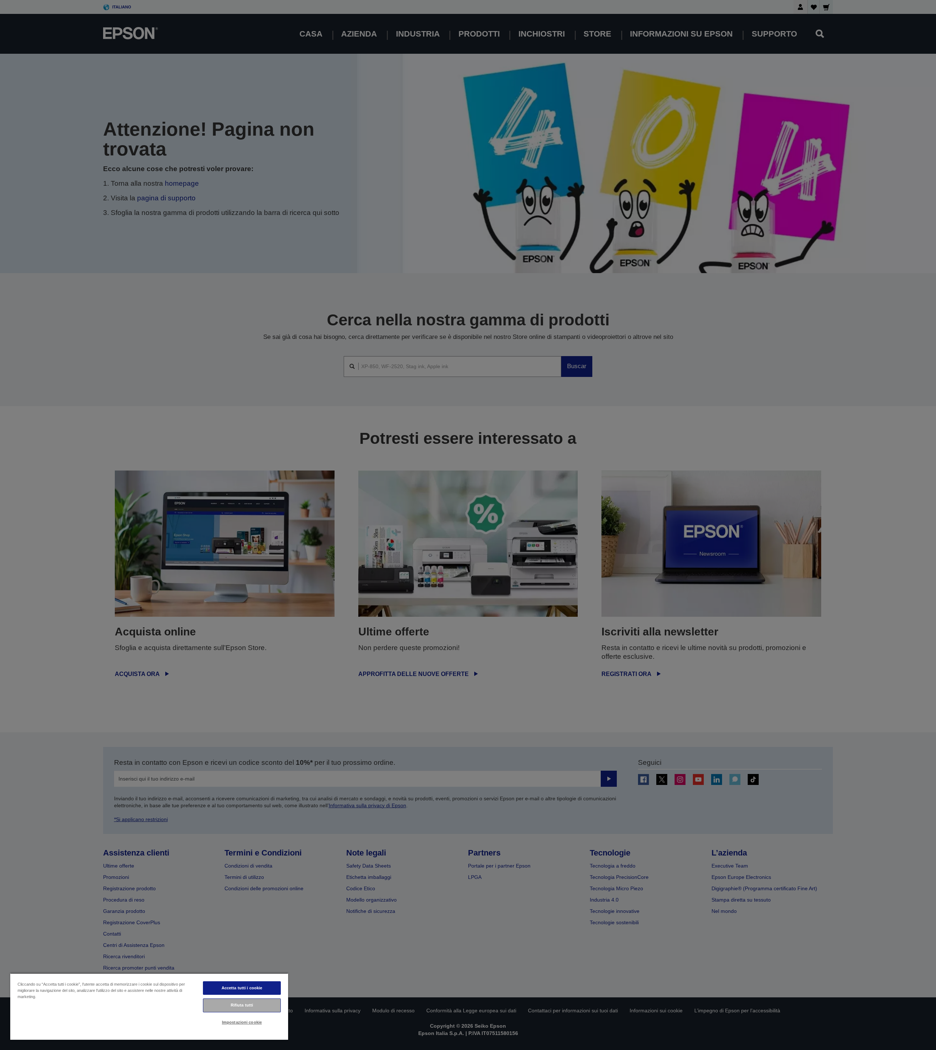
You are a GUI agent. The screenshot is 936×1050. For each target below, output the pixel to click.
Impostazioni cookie (242, 1022)
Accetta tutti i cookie (242, 988)
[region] (149, 1006)
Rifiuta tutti (242, 1005)
